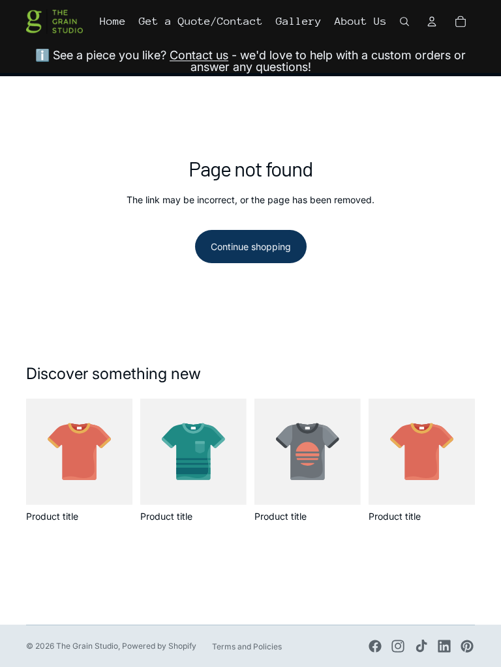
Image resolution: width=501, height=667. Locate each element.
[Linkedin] (444, 646)
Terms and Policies (247, 646)
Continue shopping (251, 246)
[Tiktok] (421, 646)
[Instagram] (398, 646)
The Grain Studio (87, 646)
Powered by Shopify (159, 646)
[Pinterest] (467, 646)
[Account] (432, 21)
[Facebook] (375, 646)
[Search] (404, 21)
